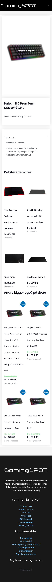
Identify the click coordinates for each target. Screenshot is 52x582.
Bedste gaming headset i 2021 (26, 544)
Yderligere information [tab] (15, 142)
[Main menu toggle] (48, 5)
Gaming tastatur (26, 547)
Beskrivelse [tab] (11, 138)
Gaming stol (26, 541)
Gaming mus (26, 538)
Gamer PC (26, 512)
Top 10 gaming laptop (26, 554)
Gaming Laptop (26, 525)
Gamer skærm (26, 522)
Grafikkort (26, 515)
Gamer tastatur (26, 509)
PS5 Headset (26, 519)
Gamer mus (26, 506)
